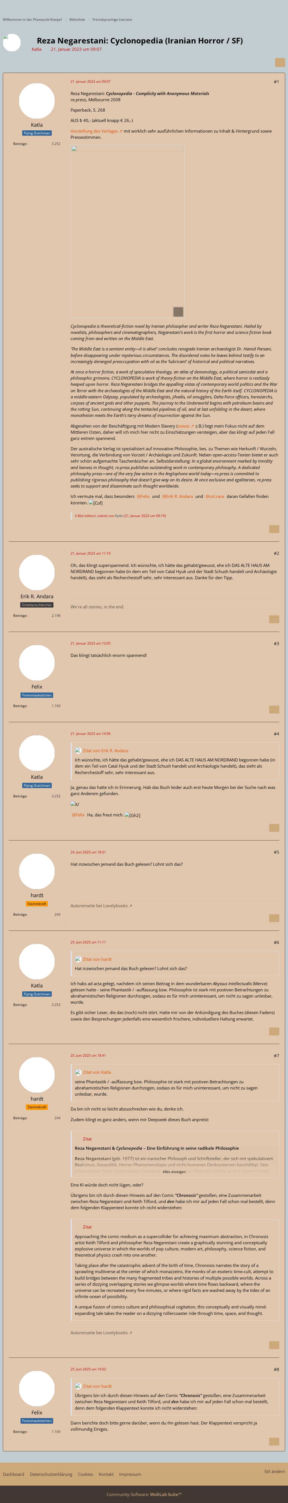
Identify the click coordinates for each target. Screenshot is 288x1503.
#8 (276, 1369)
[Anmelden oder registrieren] (266, 7)
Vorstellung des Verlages (94, 131)
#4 (276, 734)
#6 (276, 942)
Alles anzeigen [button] (174, 1171)
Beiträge (20, 143)
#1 (276, 81)
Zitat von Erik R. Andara (105, 750)
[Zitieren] (274, 529)
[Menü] (280, 7)
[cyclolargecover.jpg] (128, 231)
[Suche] (252, 7)
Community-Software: (144, 1494)
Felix (145, 496)
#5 (276, 852)
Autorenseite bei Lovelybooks (99, 905)
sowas (183, 426)
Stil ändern (274, 1471)
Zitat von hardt (97, 959)
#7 (276, 1055)
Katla (36, 49)
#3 (276, 643)
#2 (276, 553)
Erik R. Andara (179, 496)
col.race (216, 496)
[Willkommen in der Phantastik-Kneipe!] (3, 7)
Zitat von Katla (97, 1072)
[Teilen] (280, 62)
